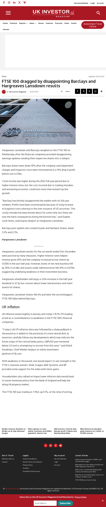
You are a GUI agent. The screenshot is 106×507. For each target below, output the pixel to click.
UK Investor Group (12, 488)
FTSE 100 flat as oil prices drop (85, 480)
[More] (101, 91)
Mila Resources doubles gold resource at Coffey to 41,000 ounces (92, 431)
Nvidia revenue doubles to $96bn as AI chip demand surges (14, 431)
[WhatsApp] (95, 91)
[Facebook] (3, 2)
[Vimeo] (24, 2)
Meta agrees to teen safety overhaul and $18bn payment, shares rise (40, 431)
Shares (4, 76)
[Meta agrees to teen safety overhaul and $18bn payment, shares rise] (40, 418)
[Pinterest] (89, 91)
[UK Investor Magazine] (4, 92)
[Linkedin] (14, 2)
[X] (19, 2)
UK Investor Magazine (17, 92)
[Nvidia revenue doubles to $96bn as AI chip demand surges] (14, 418)
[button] (98, 13)
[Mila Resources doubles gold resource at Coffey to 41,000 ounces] (92, 418)
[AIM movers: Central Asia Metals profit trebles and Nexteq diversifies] (66, 418)
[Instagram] (9, 2)
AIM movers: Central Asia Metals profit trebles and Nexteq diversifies (65, 431)
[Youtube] (60, 445)
